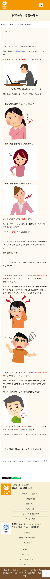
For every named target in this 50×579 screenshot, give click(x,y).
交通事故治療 (30, 499)
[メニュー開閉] (46, 5)
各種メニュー (30, 504)
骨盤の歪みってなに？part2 (13, 461)
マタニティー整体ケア (30, 494)
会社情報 (27, 533)
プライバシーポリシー (25, 559)
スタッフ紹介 (30, 509)
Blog (11, 24)
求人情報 (27, 543)
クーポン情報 (30, 519)
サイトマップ (25, 564)
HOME (3, 24)
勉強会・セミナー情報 (27, 538)
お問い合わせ (25, 554)
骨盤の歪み (19, 51)
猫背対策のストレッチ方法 (37, 461)
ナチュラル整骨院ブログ (30, 514)
